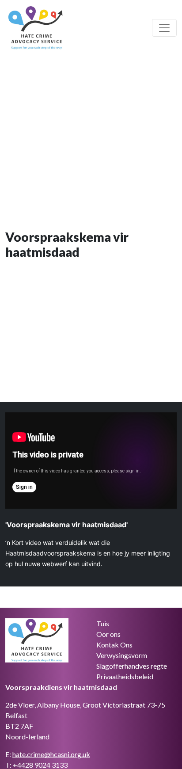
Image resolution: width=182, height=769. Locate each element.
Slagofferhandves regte (131, 666)
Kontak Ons (114, 644)
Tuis (102, 623)
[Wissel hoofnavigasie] (164, 28)
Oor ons (108, 634)
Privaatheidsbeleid (124, 676)
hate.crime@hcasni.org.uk (51, 754)
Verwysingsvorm (121, 655)
